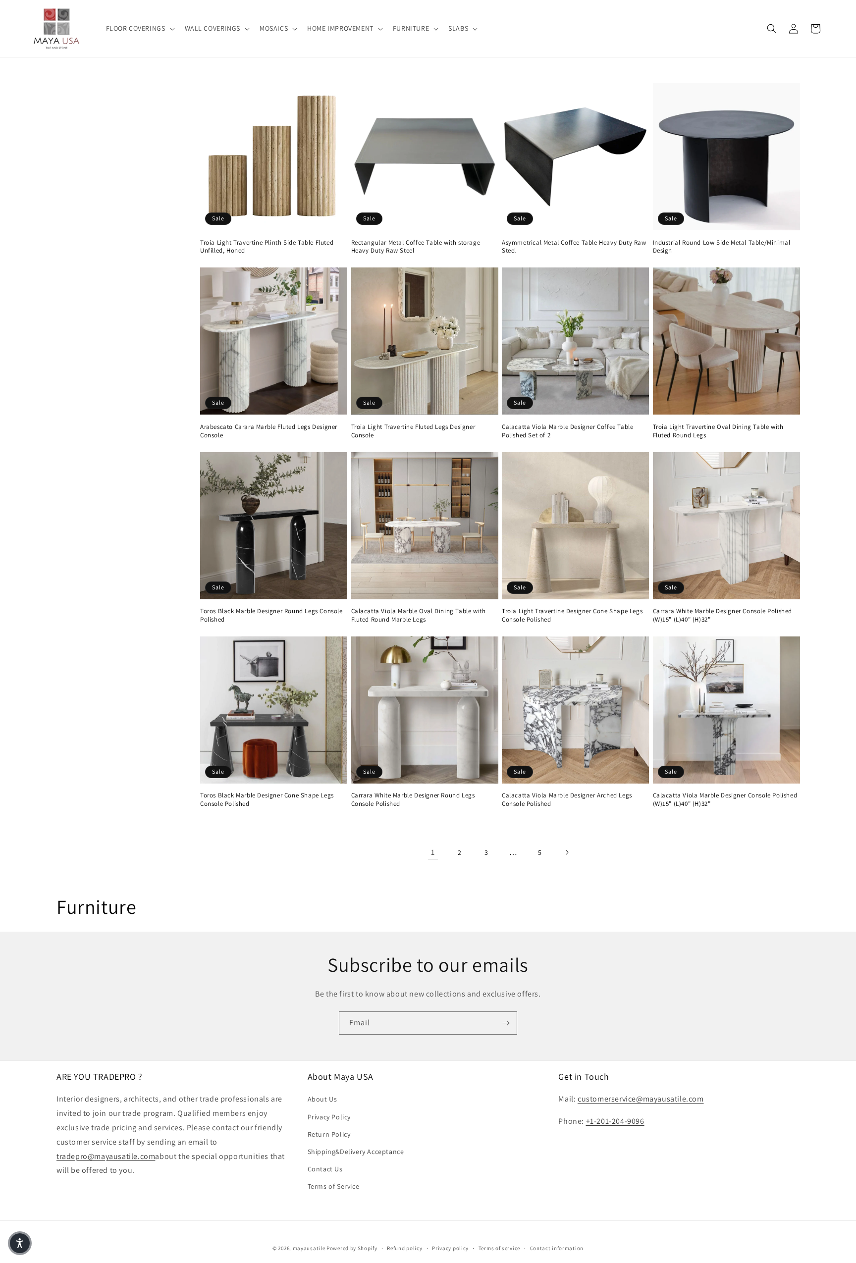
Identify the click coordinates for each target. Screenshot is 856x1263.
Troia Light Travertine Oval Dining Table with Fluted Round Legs (718, 431)
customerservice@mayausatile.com (641, 1099)
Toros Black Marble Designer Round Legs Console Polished (271, 615)
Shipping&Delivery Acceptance (356, 1151)
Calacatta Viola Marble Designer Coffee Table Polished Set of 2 (567, 431)
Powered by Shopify (351, 1248)
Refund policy (404, 1247)
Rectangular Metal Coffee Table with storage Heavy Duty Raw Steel (416, 247)
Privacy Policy (329, 1116)
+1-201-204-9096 (615, 1121)
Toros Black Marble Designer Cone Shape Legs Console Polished (267, 799)
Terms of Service (334, 1186)
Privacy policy (450, 1247)
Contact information (557, 1247)
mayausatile (309, 1248)
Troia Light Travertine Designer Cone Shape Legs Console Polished (572, 615)
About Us (322, 1099)
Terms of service (499, 1247)
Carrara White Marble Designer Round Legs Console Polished (413, 799)
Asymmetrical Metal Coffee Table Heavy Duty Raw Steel (574, 247)
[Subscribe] (506, 1023)
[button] (139, 28)
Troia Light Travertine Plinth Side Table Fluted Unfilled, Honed (266, 247)
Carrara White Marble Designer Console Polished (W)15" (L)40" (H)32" (723, 615)
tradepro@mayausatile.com (105, 1156)
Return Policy (329, 1134)
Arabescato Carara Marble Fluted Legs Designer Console (268, 431)
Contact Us (325, 1168)
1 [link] (433, 852)
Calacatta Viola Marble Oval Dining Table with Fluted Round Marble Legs (418, 615)
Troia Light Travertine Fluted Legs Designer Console (413, 431)
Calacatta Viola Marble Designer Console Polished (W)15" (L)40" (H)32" (725, 799)
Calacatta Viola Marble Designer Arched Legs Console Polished (567, 799)
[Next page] (567, 852)
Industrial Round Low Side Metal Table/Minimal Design (722, 247)
